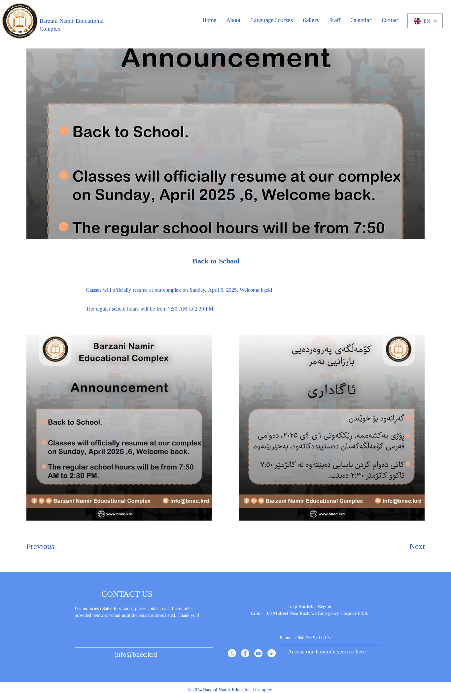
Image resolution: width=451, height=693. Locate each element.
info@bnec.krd (136, 653)
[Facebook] (245, 653)
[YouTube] (258, 653)
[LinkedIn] (271, 653)
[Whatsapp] (232, 653)
